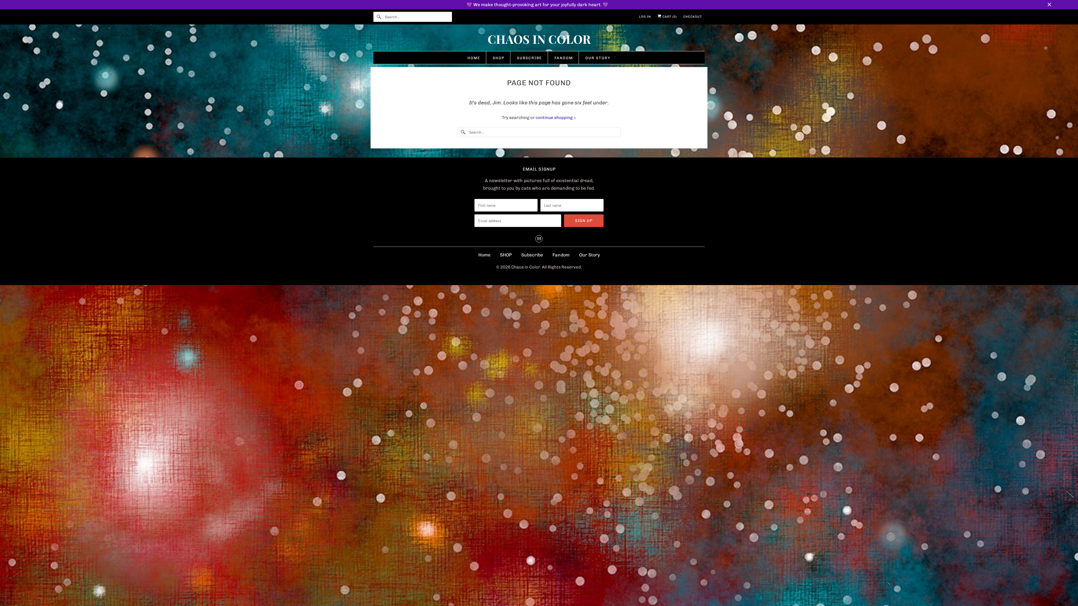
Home (484, 255)
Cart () (669, 17)
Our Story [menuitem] (598, 58)
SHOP (506, 255)
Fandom (561, 255)
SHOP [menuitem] (498, 58)
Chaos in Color (525, 267)
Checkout (692, 17)
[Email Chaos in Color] (539, 238)
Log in (645, 17)
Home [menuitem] (473, 58)
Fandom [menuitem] (563, 58)
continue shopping (555, 117)
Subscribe (532, 255)
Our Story (589, 255)
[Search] (379, 17)
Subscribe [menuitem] (529, 58)
